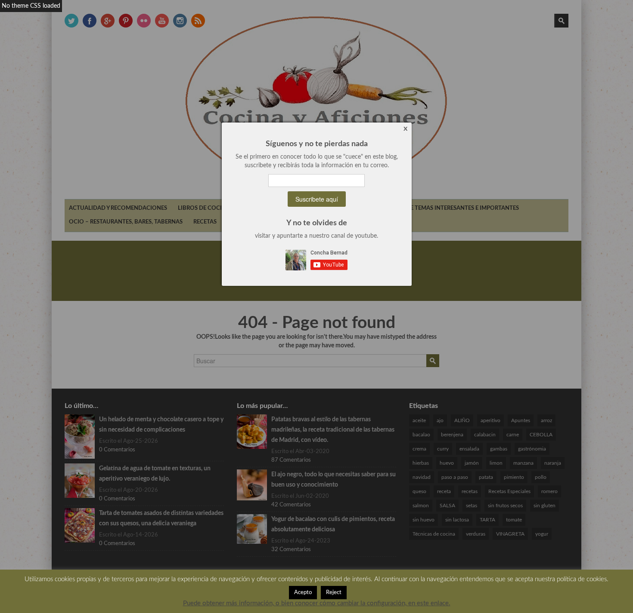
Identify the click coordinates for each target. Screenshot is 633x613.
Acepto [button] (303, 592)
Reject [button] (333, 592)
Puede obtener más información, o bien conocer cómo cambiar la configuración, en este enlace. (316, 603)
